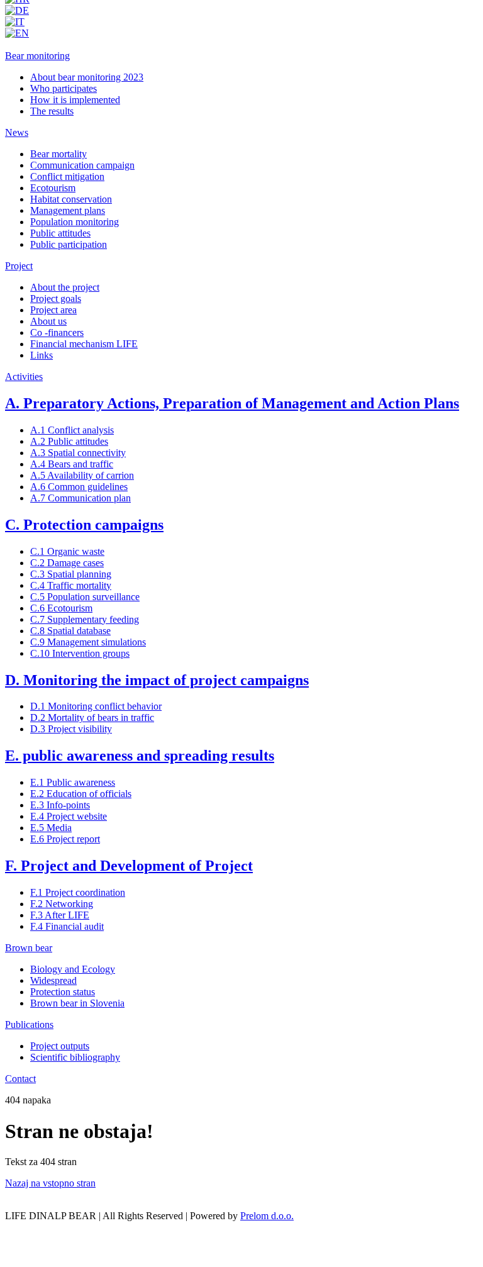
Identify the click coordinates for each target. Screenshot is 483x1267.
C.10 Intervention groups (80, 653)
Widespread (53, 980)
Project (19, 265)
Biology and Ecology (72, 969)
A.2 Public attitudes (69, 441)
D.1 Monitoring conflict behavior (96, 706)
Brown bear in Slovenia (77, 1003)
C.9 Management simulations (88, 642)
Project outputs (59, 1046)
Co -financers (57, 332)
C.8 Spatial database (70, 630)
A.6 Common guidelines (79, 486)
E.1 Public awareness (72, 782)
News (16, 132)
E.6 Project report (65, 839)
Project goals (55, 298)
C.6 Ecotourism (61, 608)
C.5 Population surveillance (85, 596)
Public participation (68, 244)
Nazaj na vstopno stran (50, 1183)
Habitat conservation (71, 199)
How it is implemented (75, 99)
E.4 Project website (68, 816)
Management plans (67, 210)
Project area (53, 309)
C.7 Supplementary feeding (84, 619)
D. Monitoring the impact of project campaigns (157, 680)
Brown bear (28, 947)
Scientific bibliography (75, 1057)
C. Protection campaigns (84, 524)
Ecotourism (52, 187)
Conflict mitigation (67, 176)
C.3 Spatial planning (70, 574)
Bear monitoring (37, 55)
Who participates (63, 88)
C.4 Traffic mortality (70, 585)
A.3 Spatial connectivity (78, 452)
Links (41, 355)
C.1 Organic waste (67, 551)
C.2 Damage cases (67, 562)
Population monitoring (74, 221)
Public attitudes (60, 233)
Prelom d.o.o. (267, 1215)
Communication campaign (82, 165)
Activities (24, 376)
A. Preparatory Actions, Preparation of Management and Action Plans (232, 403)
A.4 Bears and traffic (71, 464)
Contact (20, 1078)
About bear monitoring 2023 (86, 77)
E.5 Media (51, 827)
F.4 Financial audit (67, 926)
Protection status (62, 991)
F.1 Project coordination (77, 892)
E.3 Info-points (60, 805)
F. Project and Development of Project (129, 865)
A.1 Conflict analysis (72, 430)
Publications (29, 1024)
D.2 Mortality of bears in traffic (92, 717)
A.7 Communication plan (80, 498)
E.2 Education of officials (80, 793)
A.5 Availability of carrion (82, 475)
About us (48, 321)
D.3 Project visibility (71, 728)
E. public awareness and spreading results (139, 755)
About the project (64, 287)
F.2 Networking (61, 903)
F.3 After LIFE (59, 915)
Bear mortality (58, 153)
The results (52, 111)
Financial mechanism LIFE (84, 343)
